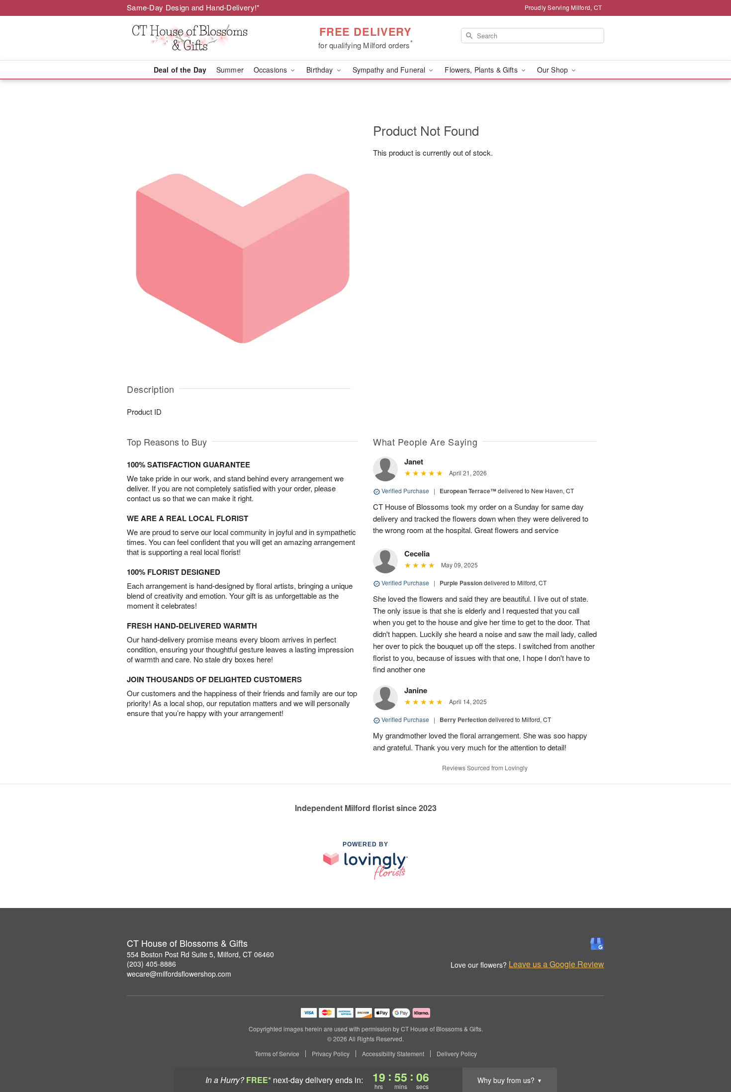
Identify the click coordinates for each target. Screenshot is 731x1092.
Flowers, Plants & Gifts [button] (482, 70)
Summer (230, 70)
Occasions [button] (271, 70)
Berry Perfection (463, 719)
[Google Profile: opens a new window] (597, 944)
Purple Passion (461, 582)
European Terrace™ (468, 490)
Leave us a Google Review (556, 964)
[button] (705, 1049)
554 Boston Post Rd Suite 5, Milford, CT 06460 (200, 954)
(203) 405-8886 (151, 964)
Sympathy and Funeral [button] (390, 70)
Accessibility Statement (393, 1054)
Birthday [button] (320, 70)
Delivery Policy (457, 1054)
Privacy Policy (331, 1054)
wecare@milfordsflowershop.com (179, 974)
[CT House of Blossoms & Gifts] (198, 38)
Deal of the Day (180, 70)
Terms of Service (277, 1054)
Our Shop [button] (553, 70)
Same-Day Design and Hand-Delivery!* (193, 7)
